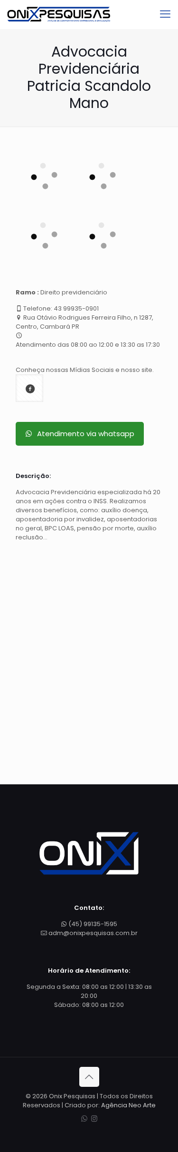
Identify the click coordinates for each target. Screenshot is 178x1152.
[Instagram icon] (94, 1118)
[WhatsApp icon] (84, 1118)
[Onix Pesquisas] (58, 14)
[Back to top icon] (89, 1077)
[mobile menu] (165, 14)
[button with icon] (29, 388)
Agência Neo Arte (128, 1105)
